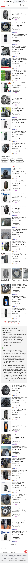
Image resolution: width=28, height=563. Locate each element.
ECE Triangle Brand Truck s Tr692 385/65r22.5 (19, 218)
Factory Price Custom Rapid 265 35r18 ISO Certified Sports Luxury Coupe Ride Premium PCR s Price (19, 471)
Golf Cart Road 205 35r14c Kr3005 (18, 144)
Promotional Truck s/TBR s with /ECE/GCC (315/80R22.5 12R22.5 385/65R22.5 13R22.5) (19, 71)
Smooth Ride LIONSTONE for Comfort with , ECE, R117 (19, 230)
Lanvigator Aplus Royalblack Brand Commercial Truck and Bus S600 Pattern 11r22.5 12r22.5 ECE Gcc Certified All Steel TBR (19, 297)
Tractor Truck (4, 161)
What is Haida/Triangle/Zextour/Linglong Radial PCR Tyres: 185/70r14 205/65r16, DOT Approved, (17, 280)
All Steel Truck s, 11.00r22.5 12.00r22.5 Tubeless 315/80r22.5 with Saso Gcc (19, 459)
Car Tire (12, 158)
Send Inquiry (15, 17)
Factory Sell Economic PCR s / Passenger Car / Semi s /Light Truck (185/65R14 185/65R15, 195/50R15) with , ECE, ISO (19, 181)
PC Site (14, 556)
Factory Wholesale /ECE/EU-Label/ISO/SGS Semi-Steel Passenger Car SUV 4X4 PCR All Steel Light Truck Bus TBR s (19, 96)
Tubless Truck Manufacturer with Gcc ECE (19, 120)
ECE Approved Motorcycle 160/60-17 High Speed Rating (19, 132)
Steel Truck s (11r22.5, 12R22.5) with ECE (18, 483)
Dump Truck (19, 158)
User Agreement (10, 558)
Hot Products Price (12, 555)
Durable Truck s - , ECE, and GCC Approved (19, 169)
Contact (22, 558)
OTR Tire (11, 161)
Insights (18, 556)
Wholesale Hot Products (21, 555)
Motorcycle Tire (19, 161)
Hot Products (4, 555)
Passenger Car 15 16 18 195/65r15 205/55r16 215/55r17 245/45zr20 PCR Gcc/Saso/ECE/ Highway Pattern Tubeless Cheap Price (19, 108)
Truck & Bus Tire (5, 158)
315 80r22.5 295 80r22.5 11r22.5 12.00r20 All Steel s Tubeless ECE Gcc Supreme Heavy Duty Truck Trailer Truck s (19, 507)
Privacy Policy (17, 558)
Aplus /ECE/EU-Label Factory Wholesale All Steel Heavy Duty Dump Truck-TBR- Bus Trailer (19, 309)
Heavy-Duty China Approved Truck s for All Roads (19, 398)
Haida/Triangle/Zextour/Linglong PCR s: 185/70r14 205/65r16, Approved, (19, 23)
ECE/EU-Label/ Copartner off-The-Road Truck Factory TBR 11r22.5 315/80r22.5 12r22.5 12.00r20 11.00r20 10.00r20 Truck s (19, 520)
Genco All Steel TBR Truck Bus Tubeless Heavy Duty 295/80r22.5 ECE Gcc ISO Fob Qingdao (19, 532)
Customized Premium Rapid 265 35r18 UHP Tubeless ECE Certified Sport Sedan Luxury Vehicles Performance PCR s (19, 35)
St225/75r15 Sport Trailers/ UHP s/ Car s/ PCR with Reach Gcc (19, 447)
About (5, 558)
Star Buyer (10, 556)
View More (13, 544)
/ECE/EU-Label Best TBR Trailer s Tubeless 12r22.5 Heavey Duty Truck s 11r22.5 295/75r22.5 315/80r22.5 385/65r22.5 (19, 242)
